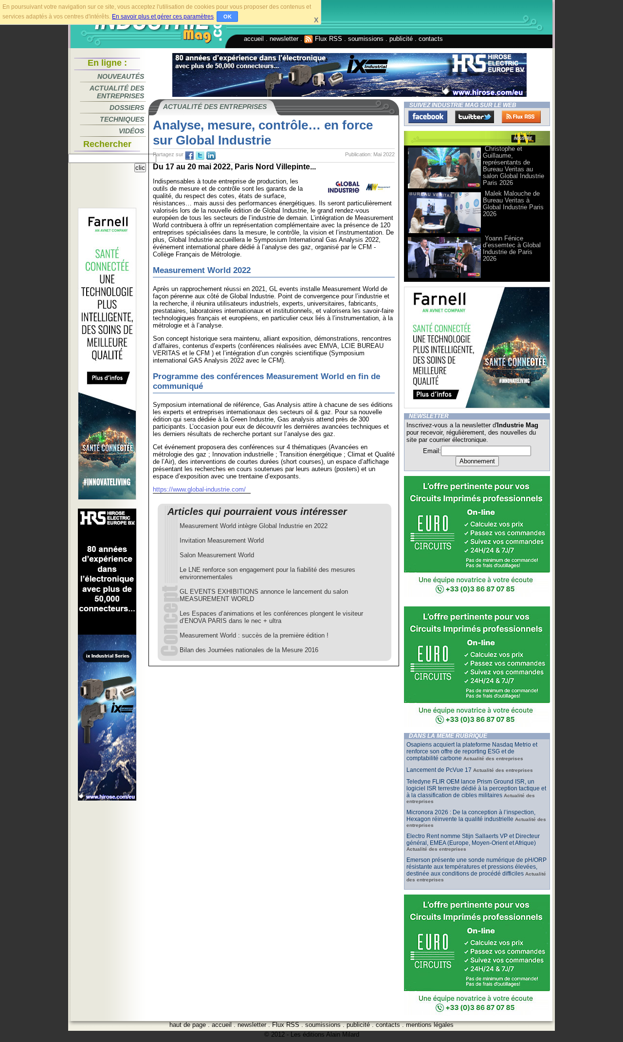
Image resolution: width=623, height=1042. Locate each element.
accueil (254, 38)
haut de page (187, 1024)
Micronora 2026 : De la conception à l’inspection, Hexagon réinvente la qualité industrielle (470, 816)
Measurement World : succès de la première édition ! (254, 635)
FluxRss (521, 116)
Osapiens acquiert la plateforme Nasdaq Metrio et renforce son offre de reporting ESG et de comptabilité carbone (471, 751)
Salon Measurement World (217, 555)
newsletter (284, 38)
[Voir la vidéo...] (444, 187)
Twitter (474, 116)
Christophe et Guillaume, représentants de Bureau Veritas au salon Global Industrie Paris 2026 (513, 165)
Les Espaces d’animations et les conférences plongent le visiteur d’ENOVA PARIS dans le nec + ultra (271, 617)
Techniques (122, 119)
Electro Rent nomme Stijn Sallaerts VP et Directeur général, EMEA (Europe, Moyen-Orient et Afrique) (473, 839)
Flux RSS (327, 38)
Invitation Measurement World (222, 540)
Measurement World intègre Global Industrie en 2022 (254, 526)
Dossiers (127, 107)
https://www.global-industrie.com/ (199, 489)
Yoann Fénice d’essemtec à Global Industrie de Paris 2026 (512, 248)
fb (189, 156)
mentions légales (430, 1024)
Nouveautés (120, 76)
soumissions (366, 38)
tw (200, 156)
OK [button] (227, 16)
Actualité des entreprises (117, 92)
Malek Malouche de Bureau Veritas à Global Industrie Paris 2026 (513, 204)
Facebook (427, 116)
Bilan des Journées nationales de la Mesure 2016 (249, 650)
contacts (431, 38)
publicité (401, 38)
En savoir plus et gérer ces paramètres (163, 16)
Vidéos (131, 131)
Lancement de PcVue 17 (439, 770)
